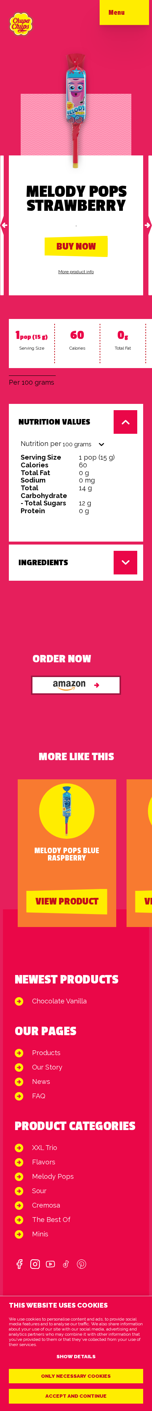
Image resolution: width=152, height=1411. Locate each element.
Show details (76, 1356)
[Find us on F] (19, 1264)
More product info (76, 271)
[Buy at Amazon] (76, 685)
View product (67, 901)
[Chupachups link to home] (21, 24)
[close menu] (131, 15)
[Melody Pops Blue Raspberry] (2, 225)
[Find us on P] (81, 1264)
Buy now (76, 246)
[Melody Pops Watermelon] (150, 225)
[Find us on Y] (50, 1264)
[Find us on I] (35, 1264)
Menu (116, 12)
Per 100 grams (31, 382)
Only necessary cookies (76, 1376)
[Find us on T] (66, 1264)
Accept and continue (76, 1396)
